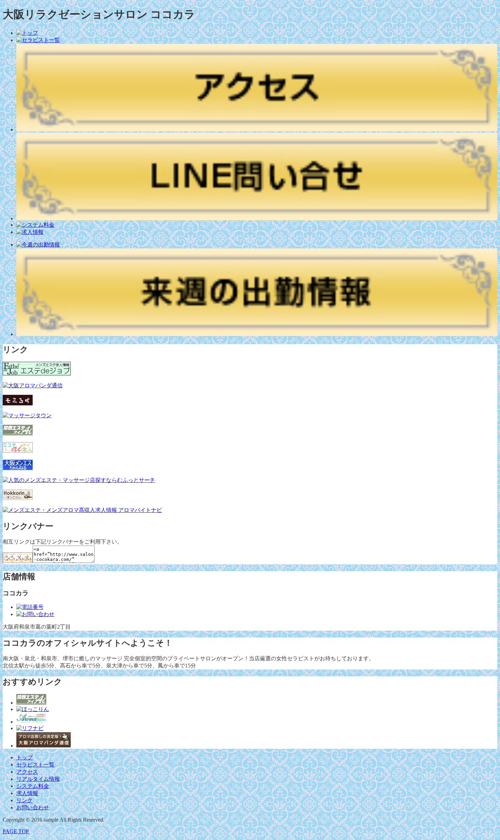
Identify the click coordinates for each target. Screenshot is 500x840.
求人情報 (27, 793)
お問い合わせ (32, 807)
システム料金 (32, 786)
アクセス (27, 772)
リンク (24, 800)
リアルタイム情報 (38, 779)
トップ (24, 757)
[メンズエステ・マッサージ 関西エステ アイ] (31, 703)
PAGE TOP (16, 831)
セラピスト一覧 (35, 765)
